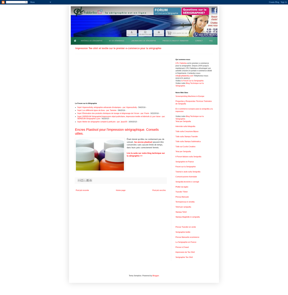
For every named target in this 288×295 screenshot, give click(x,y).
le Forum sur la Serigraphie (192, 81)
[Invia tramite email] (79, 180)
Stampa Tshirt (181, 212)
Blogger (156, 276)
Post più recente (82, 190)
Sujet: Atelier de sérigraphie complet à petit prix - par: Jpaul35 (102, 122)
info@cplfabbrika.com (184, 76)
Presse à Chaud (182, 247)
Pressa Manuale (182, 197)
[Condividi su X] (84, 180)
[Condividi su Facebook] (87, 180)
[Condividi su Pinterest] (90, 180)
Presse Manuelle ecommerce (187, 237)
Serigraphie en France (185, 162)
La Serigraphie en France (186, 242)
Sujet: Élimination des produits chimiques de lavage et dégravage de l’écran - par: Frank (113, 113)
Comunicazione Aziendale (186, 177)
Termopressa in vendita (185, 202)
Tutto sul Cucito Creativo (185, 147)
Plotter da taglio (182, 187)
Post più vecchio (159, 190)
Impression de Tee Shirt (185, 252)
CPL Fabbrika (181, 63)
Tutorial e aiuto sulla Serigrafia (188, 172)
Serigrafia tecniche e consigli (187, 182)
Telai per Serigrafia (183, 121)
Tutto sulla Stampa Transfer (187, 137)
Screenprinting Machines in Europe (190, 96)
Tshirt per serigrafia (183, 207)
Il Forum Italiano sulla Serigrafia (188, 157)
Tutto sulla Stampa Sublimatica (188, 141)
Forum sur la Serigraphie (186, 167)
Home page (121, 190)
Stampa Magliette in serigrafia (188, 217)
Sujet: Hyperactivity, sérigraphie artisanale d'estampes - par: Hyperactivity (107, 107)
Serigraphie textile (183, 232)
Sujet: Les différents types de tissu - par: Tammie (96, 110)
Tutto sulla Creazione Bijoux (187, 131)
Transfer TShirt (182, 192)
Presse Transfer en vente (186, 227)
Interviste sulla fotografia (185, 126)
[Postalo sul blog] (82, 180)
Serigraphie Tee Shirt (184, 257)
